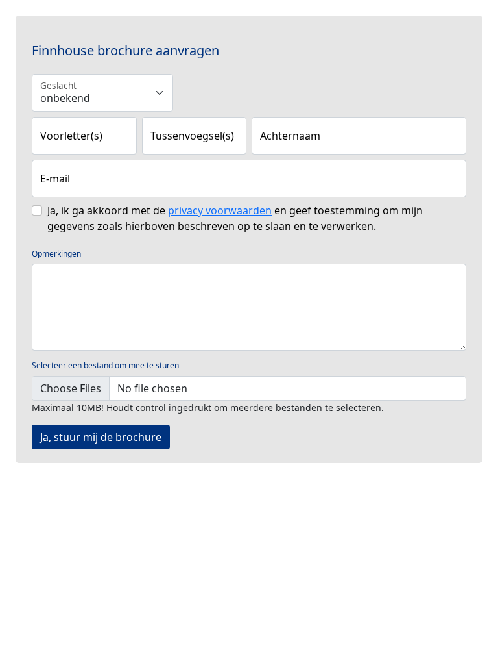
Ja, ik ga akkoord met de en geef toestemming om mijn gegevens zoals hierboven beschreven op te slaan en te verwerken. (235, 218)
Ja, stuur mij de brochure (100, 437)
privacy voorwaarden (220, 210)
